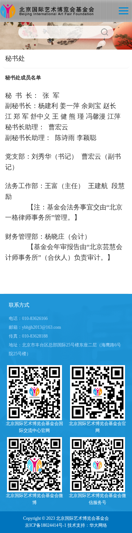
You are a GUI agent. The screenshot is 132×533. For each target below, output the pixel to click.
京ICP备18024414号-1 (45, 525)
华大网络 (98, 525)
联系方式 (19, 305)
